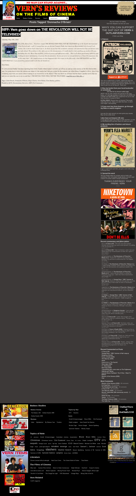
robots (69, 446)
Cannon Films (101, 437)
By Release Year (50, 422)
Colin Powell (10, 80)
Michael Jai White (90, 443)
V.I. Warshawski (106, 366)
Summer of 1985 (100, 450)
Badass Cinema (27, 18)
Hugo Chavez (32, 80)
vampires (59, 453)
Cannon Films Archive (44, 468)
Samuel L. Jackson (87, 446)
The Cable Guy (106, 401)
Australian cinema (62, 437)
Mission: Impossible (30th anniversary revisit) (115, 392)
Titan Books (84, 460)
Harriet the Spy (106, 395)
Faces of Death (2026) (116, 329)
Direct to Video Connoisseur (61, 468)
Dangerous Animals (119, 310)
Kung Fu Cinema (94, 468)
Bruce (81, 437)
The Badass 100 (36, 413)
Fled (103, 378)
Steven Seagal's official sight (90, 470)
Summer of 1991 (35, 453)
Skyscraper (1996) (107, 364)
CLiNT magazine (35, 481)
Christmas (35, 440)
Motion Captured (50, 470)
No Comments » (38, 83)
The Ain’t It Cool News (36, 473)
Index (32, 422)
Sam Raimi (76, 446)
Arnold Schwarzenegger (76, 419)
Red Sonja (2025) (107, 367)
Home (18, 18)
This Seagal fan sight (51, 473)
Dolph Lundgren (73, 422)
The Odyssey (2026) (107, 358)
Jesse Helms (42, 80)
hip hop (55, 443)
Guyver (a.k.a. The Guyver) (109, 362)
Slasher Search (64, 450)
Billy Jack (33, 468)
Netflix (98, 443)
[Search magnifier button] (67, 18)
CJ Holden (105, 295)
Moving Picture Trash (64, 470)
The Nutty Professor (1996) (109, 399)
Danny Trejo (70, 440)
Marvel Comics (78, 443)
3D (31, 437)
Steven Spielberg (94, 425)
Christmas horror (47, 440)
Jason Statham (62, 443)
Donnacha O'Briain (21, 80)
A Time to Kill (110, 243)
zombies (75, 453)
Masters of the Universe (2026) (110, 376)
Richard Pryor (76, 470)
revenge (63, 446)
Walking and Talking (107, 371)
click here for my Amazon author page (118, 91)
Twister (104, 397)
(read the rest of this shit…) (75, 76)
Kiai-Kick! (84, 468)
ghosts (49, 443)
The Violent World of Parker (71, 460)
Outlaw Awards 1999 (48, 413)
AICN (10, 83)
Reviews (37, 18)
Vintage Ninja (75, 473)
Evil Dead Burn (106, 385)
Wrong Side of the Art (87, 473)
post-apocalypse (44, 446)
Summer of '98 (89, 450)
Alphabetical (39, 422)
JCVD (70, 443)
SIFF (30, 83)
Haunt (103, 360)
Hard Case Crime (56, 460)
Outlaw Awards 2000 (37, 416)
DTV (70, 413)
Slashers (75, 413)
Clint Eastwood (97, 419)
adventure (36, 437)
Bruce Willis (87, 419)
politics (57, 80)
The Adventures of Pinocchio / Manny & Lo (121, 264)
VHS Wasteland (64, 473)
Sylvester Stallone (74, 428)
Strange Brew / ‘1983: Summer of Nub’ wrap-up (115, 353)
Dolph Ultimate (75, 468)
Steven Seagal (82, 425)
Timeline (59, 422)
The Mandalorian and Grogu (110, 387)
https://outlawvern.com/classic (124, 462)
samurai (98, 446)
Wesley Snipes (85, 428)
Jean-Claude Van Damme (87, 422)
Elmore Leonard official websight (39, 460)
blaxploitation (73, 437)
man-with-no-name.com (37, 470)
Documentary (17, 83)
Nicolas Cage (73, 425)
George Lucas (43, 443)
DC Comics (78, 440)
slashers (51, 449)
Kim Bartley (50, 80)
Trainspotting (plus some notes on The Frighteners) (116, 369)
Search (45, 18)
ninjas (36, 446)
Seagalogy (40, 450)
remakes (55, 446)
